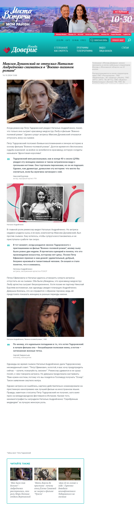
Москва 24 (72, 34)
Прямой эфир (118, 40)
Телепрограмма (85, 50)
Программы (82, 47)
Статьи (125, 47)
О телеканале (61, 47)
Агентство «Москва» (92, 34)
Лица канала (105, 50)
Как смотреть (61, 50)
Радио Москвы (116, 34)
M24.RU (80, 34)
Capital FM (126, 34)
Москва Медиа (61, 34)
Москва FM (105, 34)
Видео (102, 47)
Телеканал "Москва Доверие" (20, 49)
